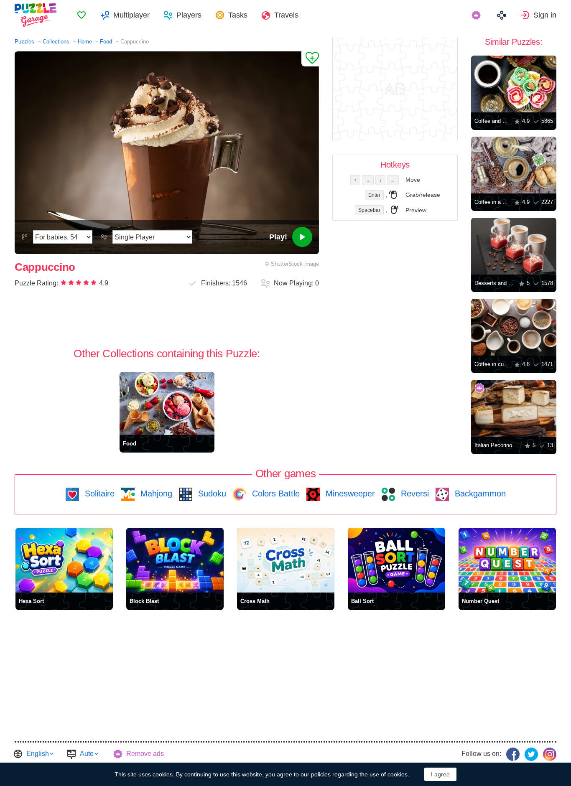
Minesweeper (349, 493)
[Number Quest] (507, 560)
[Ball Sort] (396, 560)
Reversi (413, 493)
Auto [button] (87, 753)
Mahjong (155, 493)
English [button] (37, 753)
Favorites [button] (81, 15)
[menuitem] (81, 15)
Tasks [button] (237, 15)
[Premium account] (477, 15)
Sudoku (211, 493)
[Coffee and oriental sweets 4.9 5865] (513, 84)
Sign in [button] (544, 15)
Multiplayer (131, 15)
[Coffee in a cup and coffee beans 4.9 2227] (513, 165)
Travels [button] (286, 15)
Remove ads (145, 753)
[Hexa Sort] (64, 560)
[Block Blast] (175, 560)
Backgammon (479, 493)
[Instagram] (549, 754)
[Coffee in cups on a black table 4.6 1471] (513, 327)
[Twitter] (531, 754)
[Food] (167, 403)
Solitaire (98, 493)
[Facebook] (513, 754)
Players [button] (188, 15)
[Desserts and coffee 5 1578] (513, 246)
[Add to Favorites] (310, 58)
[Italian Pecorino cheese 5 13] (513, 408)
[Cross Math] (285, 560)
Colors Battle (275, 493)
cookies (163, 774)
